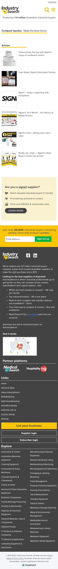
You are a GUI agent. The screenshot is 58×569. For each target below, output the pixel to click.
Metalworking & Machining (41, 464)
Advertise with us (8, 410)
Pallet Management (38, 481)
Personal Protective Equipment (43, 485)
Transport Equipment (39, 499)
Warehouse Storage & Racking (43, 508)
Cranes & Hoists (8, 485)
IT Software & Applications (12, 539)
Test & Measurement (39, 494)
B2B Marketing (7, 397)
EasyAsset (32, 314)
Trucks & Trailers (37, 503)
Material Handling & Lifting (41, 460)
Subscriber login (29, 440)
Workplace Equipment (39, 536)
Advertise (52, 2)
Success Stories (8, 414)
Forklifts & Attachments (11, 506)
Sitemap (5, 419)
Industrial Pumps (8, 527)
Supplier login (29, 433)
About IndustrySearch (10, 392)
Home (3, 383)
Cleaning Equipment (10, 464)
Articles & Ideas (8, 388)
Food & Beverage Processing (13, 502)
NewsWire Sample (9, 405)
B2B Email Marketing (10, 401)
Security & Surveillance (40, 490)
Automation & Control (10, 452)
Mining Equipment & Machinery (43, 469)
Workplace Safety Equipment (42, 541)
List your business (29, 426)
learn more (15, 210)
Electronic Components (11, 497)
